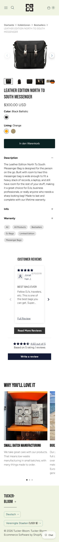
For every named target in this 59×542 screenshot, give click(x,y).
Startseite (9, 25)
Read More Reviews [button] (29, 330)
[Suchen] (12, 8)
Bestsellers (39, 25)
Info (6, 209)
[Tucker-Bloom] (29, 7)
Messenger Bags (13, 240)
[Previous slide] (10, 299)
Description (11, 157)
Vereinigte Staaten (22, 523)
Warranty (9, 218)
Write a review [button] (29, 356)
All (7, 227)
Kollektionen (24, 25)
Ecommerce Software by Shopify (23, 534)
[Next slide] (48, 299)
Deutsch (11, 514)
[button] (51, 55)
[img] (25, 270)
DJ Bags (10, 233)
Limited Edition (27, 233)
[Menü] (6, 8)
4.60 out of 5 (38, 343)
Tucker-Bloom (21, 530)
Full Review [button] (23, 318)
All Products (20, 227)
